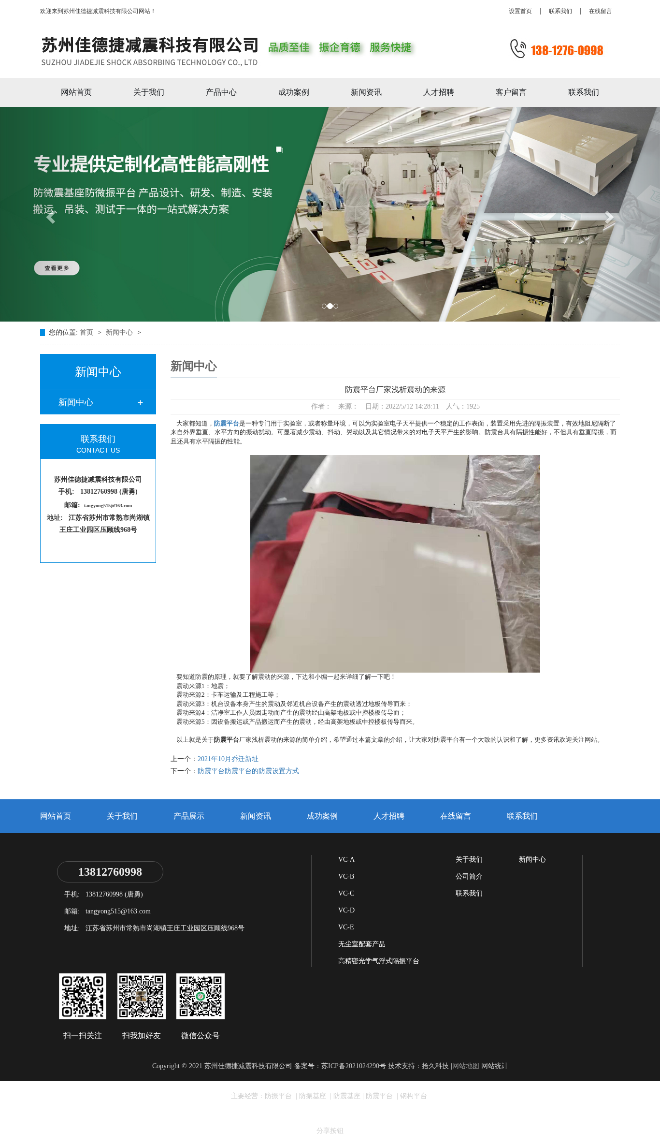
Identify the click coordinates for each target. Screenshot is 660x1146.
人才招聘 (438, 92)
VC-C (346, 893)
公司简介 (469, 876)
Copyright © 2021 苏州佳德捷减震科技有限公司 (222, 1066)
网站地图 (465, 1066)
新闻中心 (120, 332)
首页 (87, 332)
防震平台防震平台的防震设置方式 (248, 771)
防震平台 (226, 423)
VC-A (346, 859)
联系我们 (560, 11)
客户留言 (511, 92)
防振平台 (279, 1096)
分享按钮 (330, 1130)
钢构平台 (413, 1096)
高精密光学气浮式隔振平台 (378, 961)
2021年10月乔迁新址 (228, 759)
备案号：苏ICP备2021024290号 (340, 1066)
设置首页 (520, 11)
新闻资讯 (366, 92)
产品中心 (221, 92)
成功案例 (293, 92)
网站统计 (494, 1066)
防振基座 (313, 1096)
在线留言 (600, 11)
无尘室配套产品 (362, 944)
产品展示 (188, 816)
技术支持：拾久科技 (418, 1066)
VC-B (346, 876)
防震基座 (346, 1096)
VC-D (346, 910)
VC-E (346, 927)
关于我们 (148, 92)
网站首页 (76, 92)
